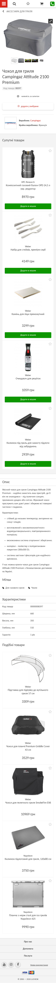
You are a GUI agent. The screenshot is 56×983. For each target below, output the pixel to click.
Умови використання (39, 965)
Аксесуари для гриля (19, 11)
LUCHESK (34, 979)
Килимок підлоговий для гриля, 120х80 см (28, 859)
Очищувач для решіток (28, 378)
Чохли (34, 588)
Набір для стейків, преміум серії (28, 250)
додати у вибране (29, 106)
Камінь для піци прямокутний (28, 314)
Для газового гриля (14, 588)
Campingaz (35, 121)
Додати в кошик (28, 206)
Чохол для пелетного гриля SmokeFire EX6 (28, 802)
